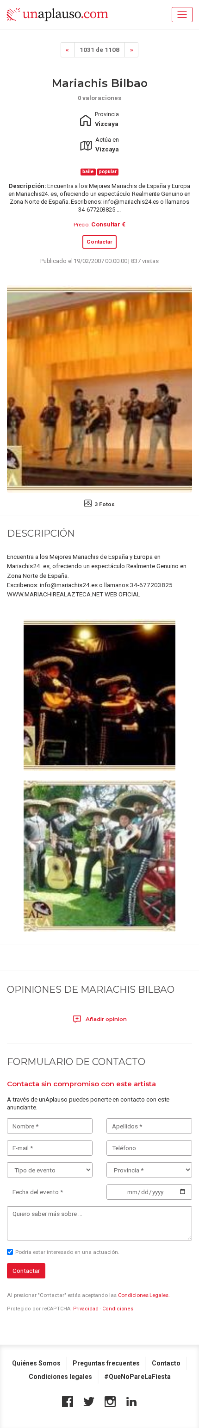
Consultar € (108, 224)
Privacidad (86, 1309)
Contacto (166, 1363)
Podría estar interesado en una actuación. (67, 1252)
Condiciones (117, 1309)
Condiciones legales (60, 1376)
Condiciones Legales (143, 1295)
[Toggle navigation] (182, 14)
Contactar (99, 241)
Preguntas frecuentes (106, 1363)
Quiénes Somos (36, 1363)
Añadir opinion (105, 1019)
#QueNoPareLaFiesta (137, 1376)
